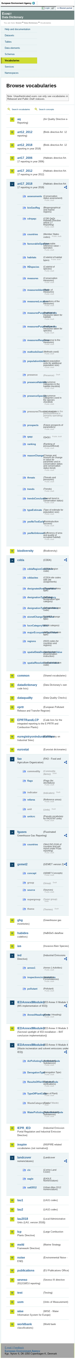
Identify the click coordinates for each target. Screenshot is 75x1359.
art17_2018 (24, 183)
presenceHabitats (35, 382)
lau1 (20, 1200)
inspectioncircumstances (35, 977)
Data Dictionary (31, 23)
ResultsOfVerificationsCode (35, 1082)
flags (30, 780)
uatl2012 (32, 1187)
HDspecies (33, 267)
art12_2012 (24, 132)
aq (19, 119)
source (31, 890)
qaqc (30, 436)
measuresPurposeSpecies (35, 326)
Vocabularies (12, 60)
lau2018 (22, 1218)
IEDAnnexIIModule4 (30, 1044)
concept (31, 873)
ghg (20, 920)
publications (25, 1270)
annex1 (31, 967)
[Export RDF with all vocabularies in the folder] (65, 188)
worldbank (24, 1324)
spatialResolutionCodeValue (35, 662)
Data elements (12, 48)
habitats (31, 257)
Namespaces (12, 73)
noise (21, 1257)
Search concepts (46, 109)
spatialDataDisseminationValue (35, 652)
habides (22, 933)
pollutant (32, 988)
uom (20, 1301)
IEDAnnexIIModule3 (30, 1028)
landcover (24, 1157)
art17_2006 (24, 157)
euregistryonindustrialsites (30, 736)
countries (32, 234)
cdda (20, 560)
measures (32, 278)
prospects (32, 425)
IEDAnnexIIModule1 (30, 1002)
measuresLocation (35, 301)
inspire (22, 1144)
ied (19, 955)
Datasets (9, 35)
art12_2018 (24, 144)
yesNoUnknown (35, 533)
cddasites (32, 577)
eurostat (23, 749)
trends (30, 489)
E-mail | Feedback (14, 1347)
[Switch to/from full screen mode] (54, 8)
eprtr (20, 707)
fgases (22, 831)
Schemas (10, 54)
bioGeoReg (33, 207)
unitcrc (31, 816)
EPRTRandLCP (28, 720)
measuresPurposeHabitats (35, 313)
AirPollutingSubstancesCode (35, 1061)
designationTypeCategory (35, 597)
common (23, 675)
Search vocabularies (21, 109)
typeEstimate (34, 510)
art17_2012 (24, 170)
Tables (8, 41)
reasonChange (35, 455)
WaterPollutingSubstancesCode (35, 1112)
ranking (31, 444)
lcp (19, 1231)
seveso (22, 1279)
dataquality (25, 697)
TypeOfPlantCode (35, 1093)
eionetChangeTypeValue (35, 616)
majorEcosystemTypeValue (35, 632)
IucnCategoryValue (35, 625)
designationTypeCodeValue (35, 608)
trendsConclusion (35, 498)
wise (20, 1311)
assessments (34, 196)
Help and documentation (17, 29)
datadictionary (27, 684)
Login (47, 8)
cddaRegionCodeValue (35, 569)
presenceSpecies (35, 396)
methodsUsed (35, 351)
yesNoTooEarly (35, 521)
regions (31, 641)
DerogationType (35, 1072)
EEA (19, 3)
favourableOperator (35, 243)
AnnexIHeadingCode (35, 1014)
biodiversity (25, 550)
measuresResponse (35, 340)
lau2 (20, 1209)
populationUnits (35, 361)
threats (31, 477)
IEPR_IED (24, 1128)
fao (19, 758)
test (19, 1292)
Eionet (18, 23)
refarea (31, 799)
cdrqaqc (31, 218)
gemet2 (22, 864)
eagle (30, 1178)
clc (29, 1170)
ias (19, 946)
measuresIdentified (35, 290)
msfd (20, 1244)
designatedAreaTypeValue (35, 588)
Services (9, 66)
